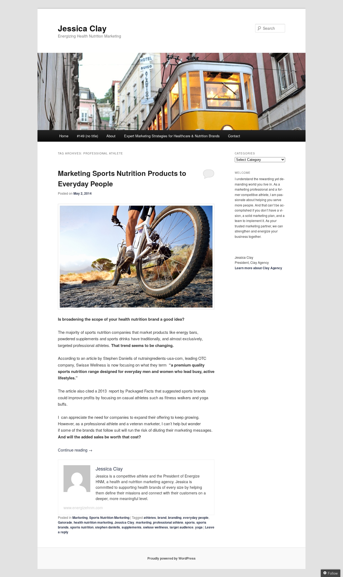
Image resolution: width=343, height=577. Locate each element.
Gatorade (65, 522)
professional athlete (168, 522)
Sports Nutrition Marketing (109, 517)
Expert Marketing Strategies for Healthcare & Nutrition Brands (172, 135)
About (110, 135)
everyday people (195, 517)
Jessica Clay (82, 28)
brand (162, 517)
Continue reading (75, 450)
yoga (199, 527)
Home (63, 135)
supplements (131, 527)
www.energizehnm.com (83, 507)
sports (190, 522)
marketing (143, 522)
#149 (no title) (87, 135)
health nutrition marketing (93, 522)
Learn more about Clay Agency (258, 267)
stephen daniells (107, 527)
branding (174, 517)
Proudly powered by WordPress (171, 558)
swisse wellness (155, 527)
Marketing (80, 517)
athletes (150, 517)
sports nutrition (82, 527)
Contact (234, 135)
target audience (181, 527)
